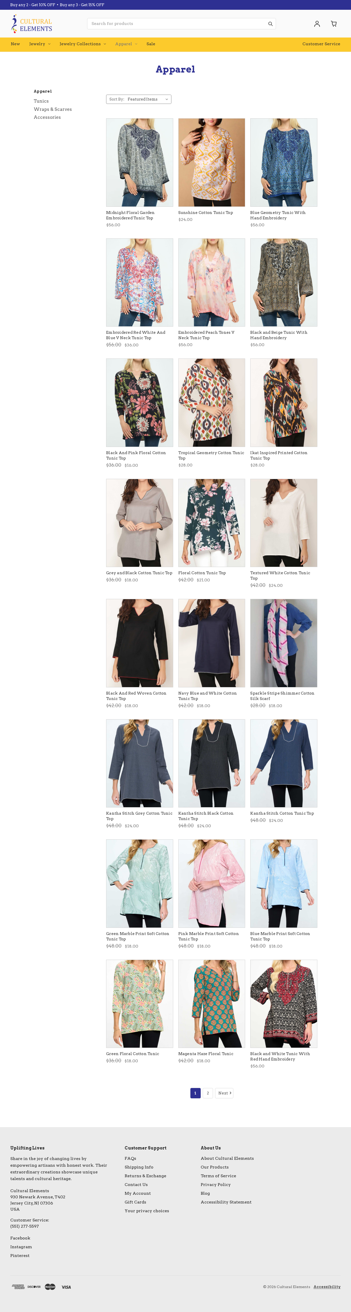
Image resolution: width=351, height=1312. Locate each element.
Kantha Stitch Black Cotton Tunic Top (206, 816)
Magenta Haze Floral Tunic (205, 1054)
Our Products (215, 1167)
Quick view (139, 162)
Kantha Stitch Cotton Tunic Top (282, 813)
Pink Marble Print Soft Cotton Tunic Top (208, 936)
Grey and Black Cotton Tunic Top (139, 573)
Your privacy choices (147, 1210)
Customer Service (321, 43)
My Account (138, 1193)
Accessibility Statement (226, 1202)
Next (223, 1093)
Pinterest (20, 1255)
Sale (150, 43)
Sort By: (116, 99)
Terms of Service (218, 1175)
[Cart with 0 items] (334, 23)
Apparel (123, 43)
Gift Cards (135, 1202)
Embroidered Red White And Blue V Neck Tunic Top (135, 335)
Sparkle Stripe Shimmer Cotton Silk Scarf (282, 696)
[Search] (270, 23)
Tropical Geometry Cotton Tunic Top (211, 456)
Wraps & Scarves (53, 109)
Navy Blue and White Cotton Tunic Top (207, 696)
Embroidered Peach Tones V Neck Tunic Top (206, 335)
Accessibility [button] (327, 1287)
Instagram (21, 1246)
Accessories (47, 117)
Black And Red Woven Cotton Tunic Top (136, 696)
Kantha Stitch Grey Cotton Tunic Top (139, 816)
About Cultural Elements (227, 1158)
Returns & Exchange (145, 1175)
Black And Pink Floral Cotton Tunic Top (136, 456)
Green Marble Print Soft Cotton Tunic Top (138, 936)
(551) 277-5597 (24, 1226)
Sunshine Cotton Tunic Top (205, 212)
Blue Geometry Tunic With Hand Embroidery (278, 215)
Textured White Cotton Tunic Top (280, 576)
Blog (205, 1193)
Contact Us (136, 1184)
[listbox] (149, 99)
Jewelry (37, 43)
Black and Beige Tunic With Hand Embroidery (279, 335)
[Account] (317, 23)
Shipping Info (139, 1167)
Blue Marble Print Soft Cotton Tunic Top (280, 936)
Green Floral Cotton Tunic (132, 1054)
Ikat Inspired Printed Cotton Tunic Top (279, 456)
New (15, 43)
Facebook (20, 1238)
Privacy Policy (216, 1184)
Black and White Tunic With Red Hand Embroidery (280, 1057)
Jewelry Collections (80, 43)
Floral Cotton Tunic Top (202, 573)
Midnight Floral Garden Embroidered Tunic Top (130, 215)
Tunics (41, 101)
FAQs (130, 1158)
